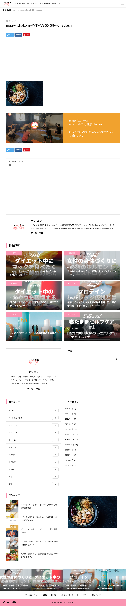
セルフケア (71, 314)
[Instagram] (36, 232)
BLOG (53, 595)
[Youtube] (40, 232)
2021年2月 (69, 424)
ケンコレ (20, 161)
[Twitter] (32, 232)
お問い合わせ (96, 595)
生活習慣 (72, 253)
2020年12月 (69, 434)
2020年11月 (69, 440)
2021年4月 (69, 414)
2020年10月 (69, 445)
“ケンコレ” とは (31, 595)
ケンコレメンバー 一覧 (69, 595)
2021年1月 (69, 429)
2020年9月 (69, 450)
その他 (14, 314)
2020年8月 (69, 455)
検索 (84, 595)
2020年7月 (69, 460)
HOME (44, 595)
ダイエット (71, 284)
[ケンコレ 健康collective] (7, 4)
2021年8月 (69, 409)
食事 (14, 253)
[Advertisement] (63, 60)
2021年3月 (69, 419)
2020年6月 (69, 465)
